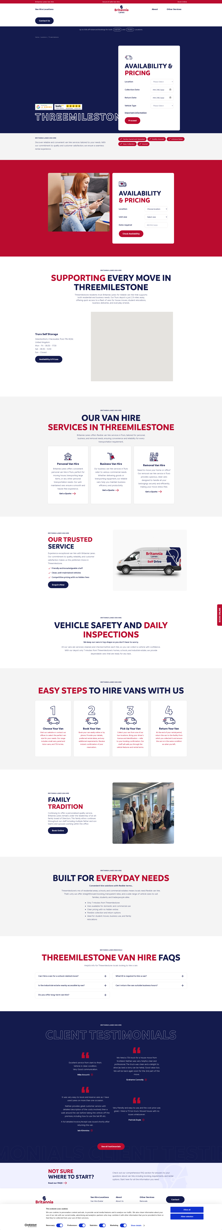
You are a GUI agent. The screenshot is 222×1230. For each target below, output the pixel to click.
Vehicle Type (130, 105)
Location (129, 81)
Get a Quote (65, 493)
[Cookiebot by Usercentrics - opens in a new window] (31, 1225)
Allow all (186, 1210)
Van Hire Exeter (97, 1201)
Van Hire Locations (100, 1197)
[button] (72, 976)
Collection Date (132, 89)
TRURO (130, 29)
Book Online (182, 2)
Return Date (130, 97)
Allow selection (187, 1216)
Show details (136, 1225)
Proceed (132, 120)
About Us (119, 1201)
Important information (136, 112)
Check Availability (131, 233)
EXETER (117, 29)
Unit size (123, 217)
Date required (125, 225)
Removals (143, 1201)
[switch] (82, 1225)
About (119, 1197)
